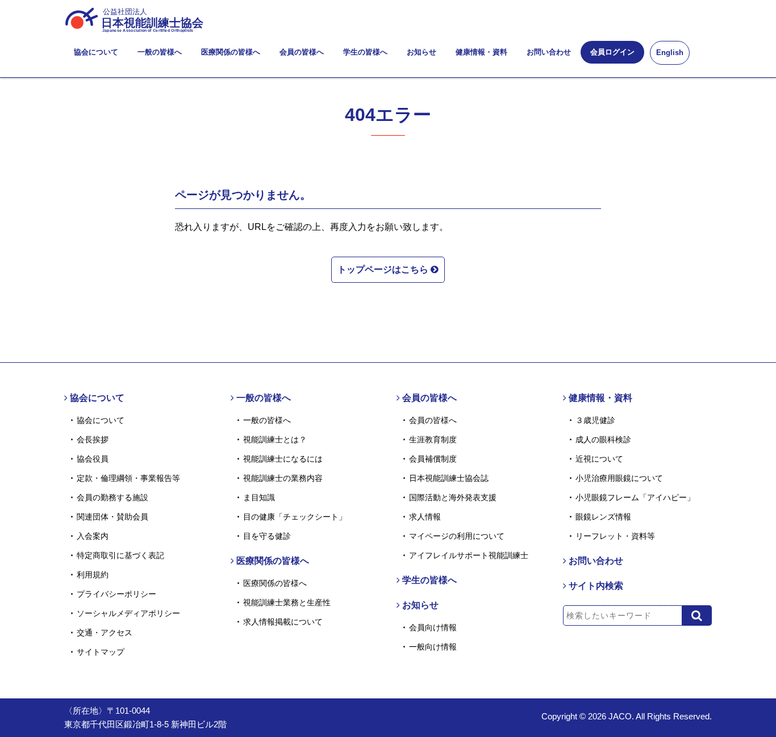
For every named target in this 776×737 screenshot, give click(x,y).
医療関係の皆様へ (230, 52)
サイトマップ (100, 651)
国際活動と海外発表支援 (453, 497)
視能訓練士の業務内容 (283, 478)
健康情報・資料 (481, 52)
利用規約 (93, 574)
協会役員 (93, 458)
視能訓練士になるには (283, 458)
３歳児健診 (595, 420)
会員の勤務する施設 (112, 497)
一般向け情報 (433, 646)
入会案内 (93, 536)
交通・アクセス (104, 632)
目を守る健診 (267, 536)
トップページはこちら (384, 269)
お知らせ (421, 52)
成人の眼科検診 (603, 439)
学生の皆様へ (365, 52)
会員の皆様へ (301, 52)
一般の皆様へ (159, 52)
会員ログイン (612, 52)
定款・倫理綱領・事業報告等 (128, 478)
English (669, 52)
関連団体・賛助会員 (112, 516)
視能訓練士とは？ (275, 439)
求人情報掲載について (283, 621)
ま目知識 (259, 497)
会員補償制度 (433, 458)
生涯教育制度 (433, 439)
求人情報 (425, 516)
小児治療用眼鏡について (619, 478)
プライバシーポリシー (116, 593)
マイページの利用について (456, 536)
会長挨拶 (93, 439)
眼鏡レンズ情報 (603, 516)
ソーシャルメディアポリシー (128, 613)
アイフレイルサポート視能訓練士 (468, 555)
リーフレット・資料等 (615, 536)
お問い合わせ (549, 52)
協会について (96, 52)
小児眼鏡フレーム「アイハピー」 (635, 497)
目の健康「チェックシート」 (295, 516)
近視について (599, 458)
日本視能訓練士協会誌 (449, 478)
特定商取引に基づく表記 (120, 555)
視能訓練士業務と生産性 (287, 602)
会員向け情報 (433, 627)
